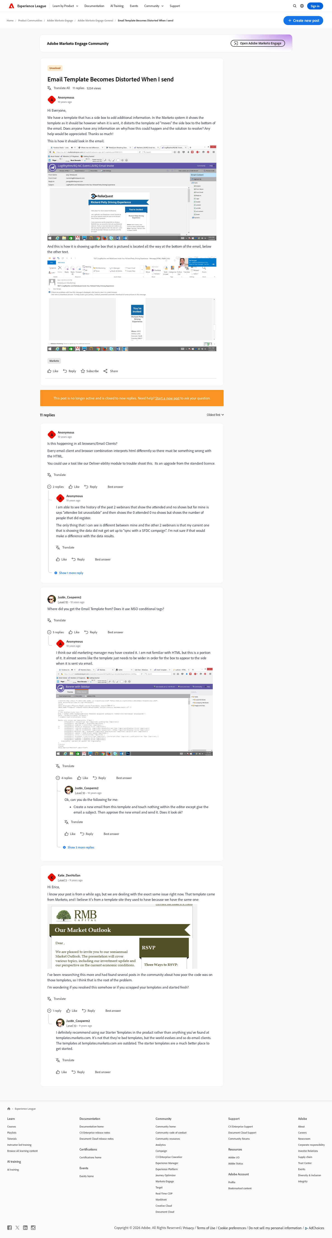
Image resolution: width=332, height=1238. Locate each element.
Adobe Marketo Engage (60, 20)
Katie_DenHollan (69, 875)
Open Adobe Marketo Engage (260, 43)
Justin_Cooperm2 (69, 597)
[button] (303, 20)
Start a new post (167, 398)
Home (10, 20)
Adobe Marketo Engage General (95, 20)
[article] (130, 460)
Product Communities (30, 20)
